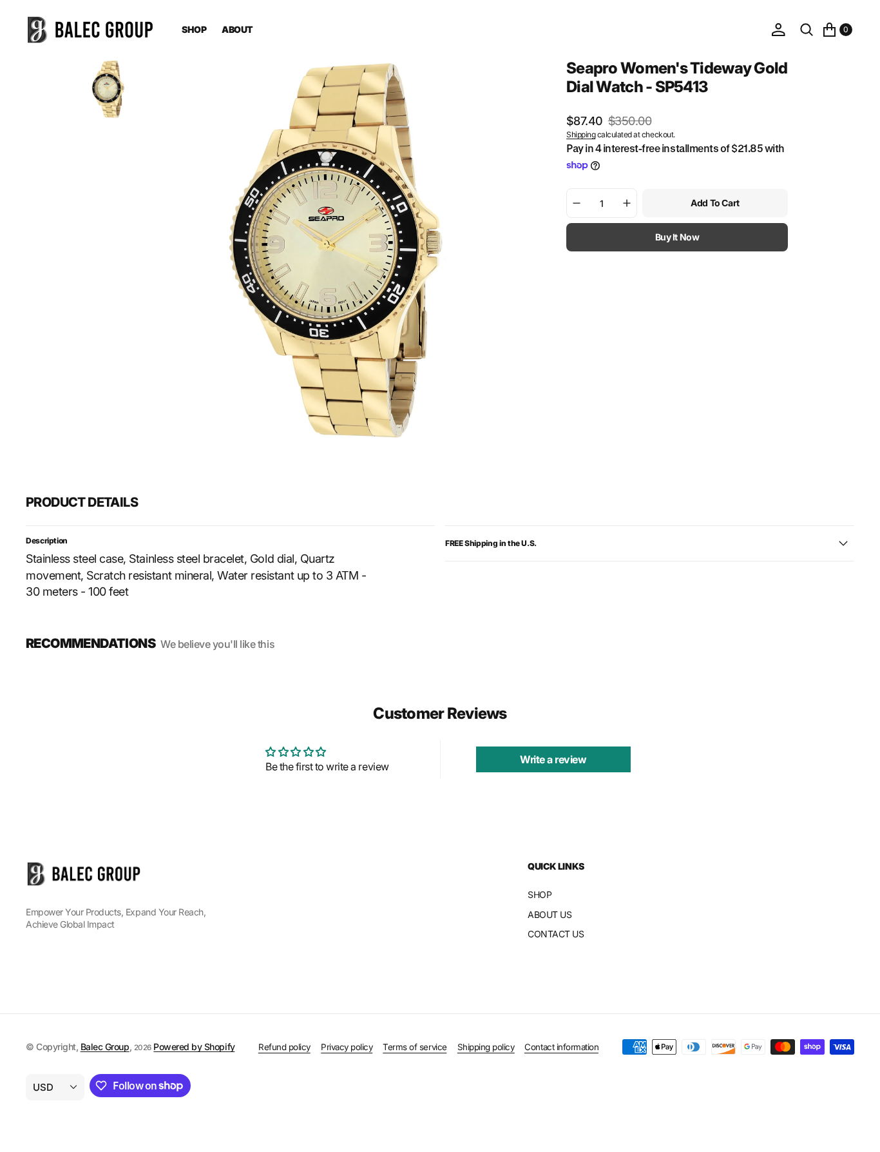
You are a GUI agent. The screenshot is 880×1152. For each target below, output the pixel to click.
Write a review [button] (553, 759)
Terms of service (414, 1047)
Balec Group (105, 1046)
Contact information (561, 1047)
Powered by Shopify (193, 1046)
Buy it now (677, 236)
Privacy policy (346, 1047)
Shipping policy (486, 1047)
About (237, 29)
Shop (194, 29)
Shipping (580, 134)
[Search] (806, 29)
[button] (778, 29)
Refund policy (284, 1047)
